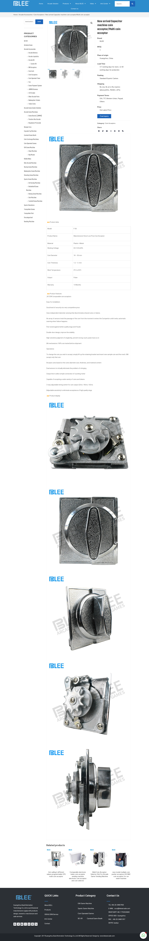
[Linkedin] (118, 131)
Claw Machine (32, 151)
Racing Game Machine (30, 167)
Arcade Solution (52, 3)
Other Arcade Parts (33, 96)
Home (41, 3)
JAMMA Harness (33, 89)
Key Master (31, 154)
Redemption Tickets (34, 100)
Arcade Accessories (25, 14)
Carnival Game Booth (30, 135)
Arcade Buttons (33, 52)
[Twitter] (102, 131)
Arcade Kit (31, 60)
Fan (29, 82)
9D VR (25, 41)
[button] (104, 116)
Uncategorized (28, 217)
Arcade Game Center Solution (32, 108)
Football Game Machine (35, 201)
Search (39, 22)
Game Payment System (35, 85)
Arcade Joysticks (33, 56)
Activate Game (28, 45)
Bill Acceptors (32, 67)
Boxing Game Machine (34, 194)
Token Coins (32, 104)
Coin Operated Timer (34, 78)
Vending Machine (29, 221)
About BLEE (79, 3)
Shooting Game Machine (31, 175)
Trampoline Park (29, 213)
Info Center (104, 3)
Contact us (74, 8)
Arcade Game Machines (31, 112)
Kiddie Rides (27, 159)
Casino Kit (34, 64)
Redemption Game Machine (32, 171)
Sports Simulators (29, 205)
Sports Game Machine (30, 179)
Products (66, 3)
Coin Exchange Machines (31, 139)
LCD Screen (31, 93)
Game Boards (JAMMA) (35, 115)
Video (92, 3)
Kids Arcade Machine (30, 163)
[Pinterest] (114, 131)
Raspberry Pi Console (34, 123)
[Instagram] (110, 131)
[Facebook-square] (98, 131)
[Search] (132, 4)
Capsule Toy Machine (30, 131)
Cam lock (31, 71)
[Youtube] (106, 131)
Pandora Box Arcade (34, 119)
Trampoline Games (29, 209)
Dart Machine (32, 197)
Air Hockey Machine (34, 183)
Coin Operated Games (30, 143)
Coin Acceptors (39, 14)
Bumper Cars (27, 127)
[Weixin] (122, 131)
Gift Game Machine (29, 147)
